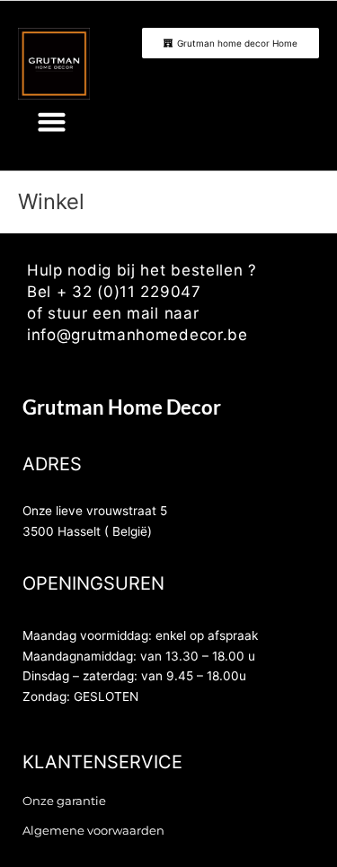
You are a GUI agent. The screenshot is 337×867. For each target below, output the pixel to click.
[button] (52, 122)
